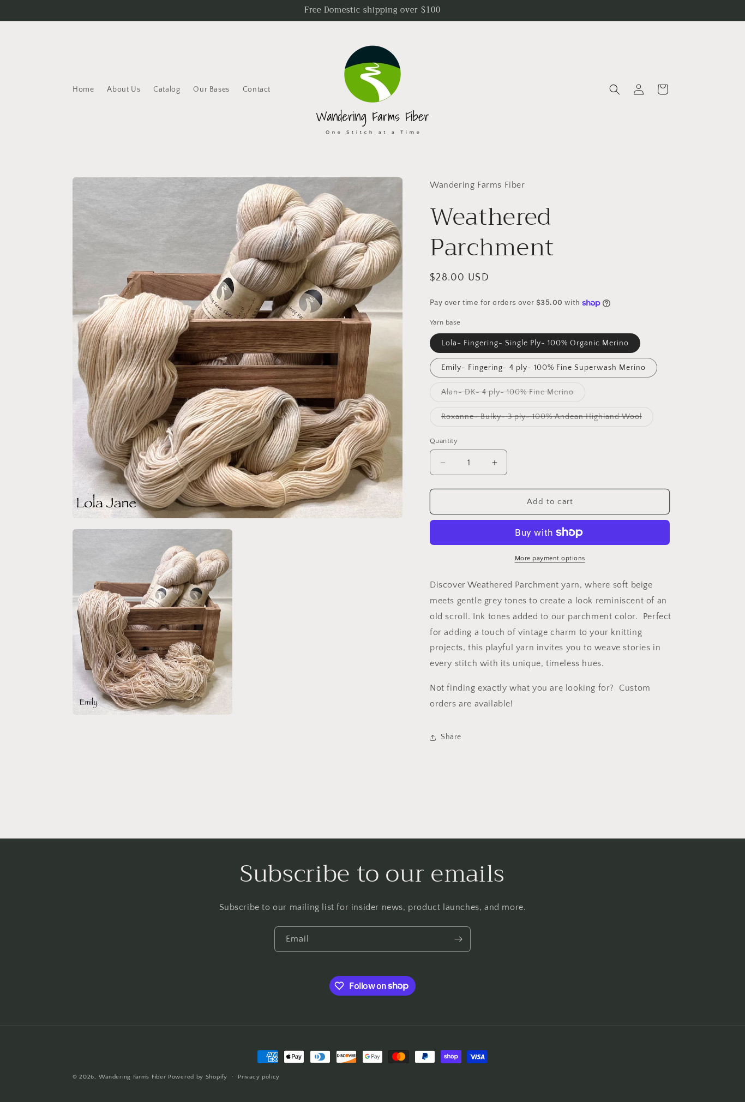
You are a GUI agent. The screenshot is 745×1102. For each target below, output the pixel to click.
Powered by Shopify (197, 1077)
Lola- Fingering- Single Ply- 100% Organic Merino (535, 343)
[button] (615, 89)
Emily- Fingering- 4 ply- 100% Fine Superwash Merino (543, 367)
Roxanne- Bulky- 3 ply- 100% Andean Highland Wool (547, 419)
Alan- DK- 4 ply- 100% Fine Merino (513, 394)
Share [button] (451, 737)
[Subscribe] (458, 939)
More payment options (550, 558)
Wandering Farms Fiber (132, 1077)
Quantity (444, 441)
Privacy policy (259, 1076)
